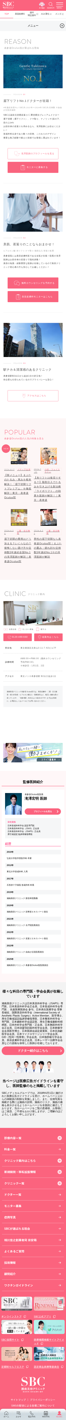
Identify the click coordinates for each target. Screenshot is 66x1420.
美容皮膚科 (20, 13)
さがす (18, 1417)
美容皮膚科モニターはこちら (37, 296)
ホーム (6, 1417)
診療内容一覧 (12, 1138)
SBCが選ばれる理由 (17, 1229)
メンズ (58, 13)
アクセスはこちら (36, 395)
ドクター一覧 (12, 1194)
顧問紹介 (10, 1274)
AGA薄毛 (45, 13)
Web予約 (46, 1417)
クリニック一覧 (14, 1183)
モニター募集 (12, 1206)
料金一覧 (10, 1149)
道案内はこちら (50, 637)
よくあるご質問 (14, 1251)
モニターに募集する (37, 167)
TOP (6, 13)
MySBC (59, 1417)
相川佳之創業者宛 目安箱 (20, 1240)
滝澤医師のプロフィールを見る (37, 153)
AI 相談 (42, 8)
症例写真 (10, 1217)
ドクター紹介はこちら (33, 1050)
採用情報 (10, 1263)
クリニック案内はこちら (20, 1161)
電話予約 (31, 1417)
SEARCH (50, 8)
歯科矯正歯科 (32, 14)
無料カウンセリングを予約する (38, 283)
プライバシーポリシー (42, 1399)
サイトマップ (18, 1399)
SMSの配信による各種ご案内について (33, 1405)
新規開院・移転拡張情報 (20, 1172)
